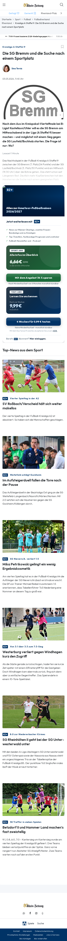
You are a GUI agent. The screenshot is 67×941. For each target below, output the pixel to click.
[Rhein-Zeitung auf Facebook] (30, 913)
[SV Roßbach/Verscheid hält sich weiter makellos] (33, 375)
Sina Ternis (17, 68)
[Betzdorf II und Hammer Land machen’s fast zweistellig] (33, 799)
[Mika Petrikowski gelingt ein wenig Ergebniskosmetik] (33, 536)
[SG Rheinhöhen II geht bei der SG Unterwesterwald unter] (33, 711)
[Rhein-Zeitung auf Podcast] (42, 913)
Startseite (7, 19)
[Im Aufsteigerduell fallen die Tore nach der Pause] (33, 452)
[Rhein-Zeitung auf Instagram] (36, 913)
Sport (17, 19)
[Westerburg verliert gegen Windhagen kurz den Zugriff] (33, 623)
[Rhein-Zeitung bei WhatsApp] (23, 913)
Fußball (27, 19)
